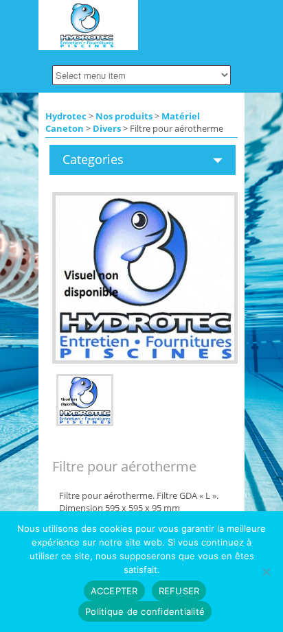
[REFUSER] (266, 571)
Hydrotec (66, 116)
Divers (107, 128)
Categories (93, 159)
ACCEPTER (114, 590)
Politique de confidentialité (145, 611)
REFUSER (179, 590)
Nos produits (123, 116)
